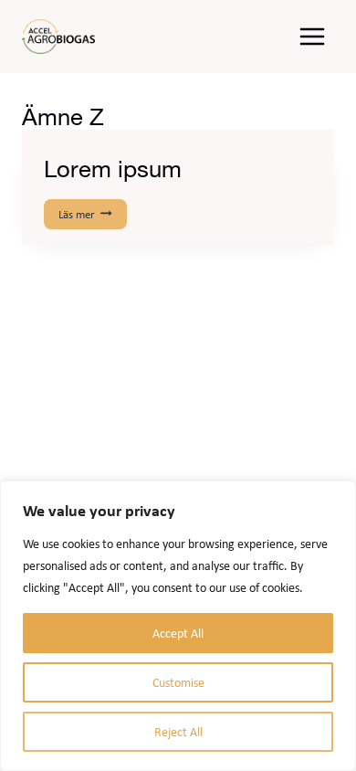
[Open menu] (311, 36)
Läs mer (91, 215)
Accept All (178, 633)
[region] (178, 626)
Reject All (178, 731)
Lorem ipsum (113, 168)
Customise (178, 682)
